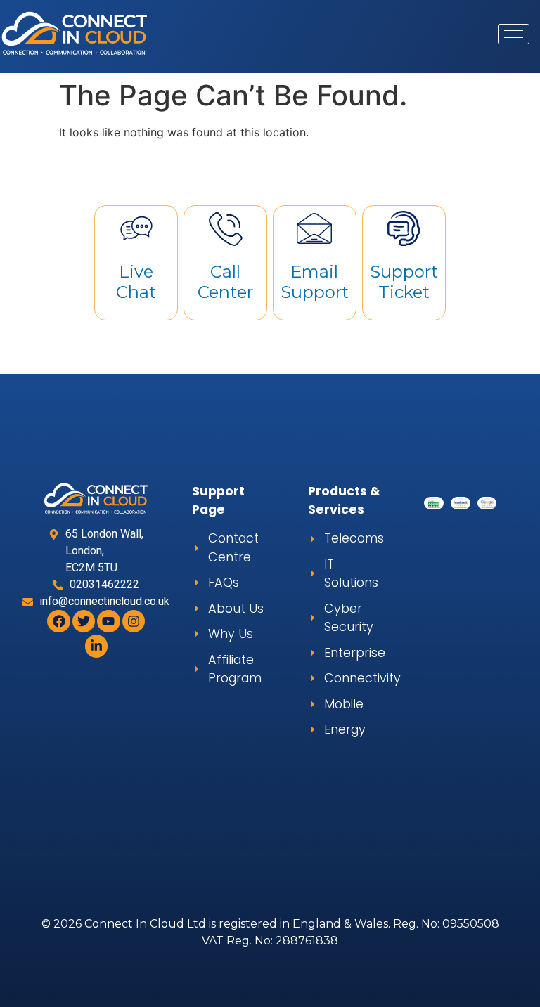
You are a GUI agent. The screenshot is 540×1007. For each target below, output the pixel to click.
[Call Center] (225, 228)
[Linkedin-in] (96, 646)
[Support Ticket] (403, 228)
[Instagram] (133, 621)
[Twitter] (83, 621)
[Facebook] (58, 621)
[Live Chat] (136, 228)
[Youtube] (108, 621)
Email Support (315, 281)
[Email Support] (314, 228)
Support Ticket (404, 281)
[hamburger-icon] (513, 34)
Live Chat (136, 281)
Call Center (225, 281)
